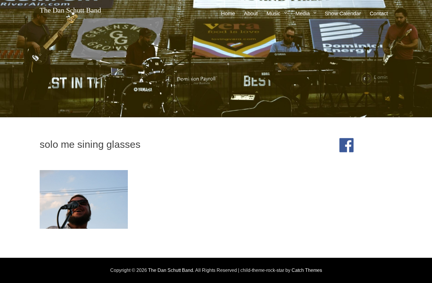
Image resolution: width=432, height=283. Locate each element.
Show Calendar (343, 13)
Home (228, 13)
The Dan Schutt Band (70, 10)
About (251, 13)
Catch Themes (307, 270)
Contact (379, 13)
